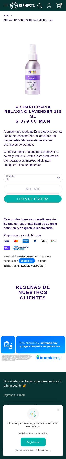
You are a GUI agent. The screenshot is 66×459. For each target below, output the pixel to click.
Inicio (6, 15)
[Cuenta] (49, 4)
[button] (33, 199)
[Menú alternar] (5, 5)
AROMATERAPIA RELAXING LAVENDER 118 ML (28, 20)
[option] (33, 70)
